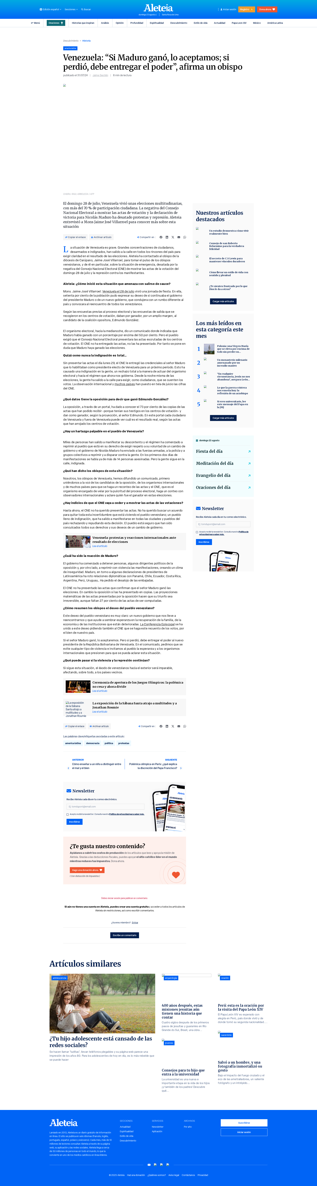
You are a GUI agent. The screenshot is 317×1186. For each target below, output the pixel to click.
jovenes (169, 1043)
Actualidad (219, 22)
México (257, 22)
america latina (73, 743)
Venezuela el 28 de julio (118, 291)
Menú (37, 22)
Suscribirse (244, 1122)
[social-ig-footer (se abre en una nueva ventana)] (167, 1165)
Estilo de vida (200, 22)
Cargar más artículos (223, 301)
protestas (123, 743)
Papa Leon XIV (239, 22)
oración (225, 978)
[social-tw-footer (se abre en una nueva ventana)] (161, 1165)
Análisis (105, 22)
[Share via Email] (178, 237)
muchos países (125, 384)
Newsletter (157, 1126)
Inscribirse (74, 821)
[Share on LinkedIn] (167, 237)
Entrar (135, 922)
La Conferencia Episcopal (157, 624)
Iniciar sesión (229, 9)
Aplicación (157, 1131)
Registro (244, 9)
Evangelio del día (213, 475)
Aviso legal (173, 1175)
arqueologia (171, 978)
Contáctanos (188, 1175)
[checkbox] (68, 815)
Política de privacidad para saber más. (126, 814)
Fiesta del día (209, 451)
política (109, 743)
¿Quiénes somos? (157, 1175)
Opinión (120, 22)
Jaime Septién (100, 75)
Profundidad (136, 22)
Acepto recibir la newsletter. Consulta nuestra (107, 814)
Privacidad (203, 1175)
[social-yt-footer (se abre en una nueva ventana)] (149, 1165)
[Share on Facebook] (161, 237)
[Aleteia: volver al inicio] (158, 8)
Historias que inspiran (83, 22)
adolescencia (59, 978)
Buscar (87, 9)
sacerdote (226, 1035)
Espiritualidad (157, 22)
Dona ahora (265, 9)
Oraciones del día (213, 487)
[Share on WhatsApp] (184, 237)
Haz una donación (136, 1175)
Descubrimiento (178, 22)
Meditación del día (214, 463)
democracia (92, 743)
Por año (188, 1126)
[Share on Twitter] (173, 237)
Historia (86, 40)
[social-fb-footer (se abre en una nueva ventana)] (155, 1165)
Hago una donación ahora (85, 870)
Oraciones (54, 22)
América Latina (275, 22)
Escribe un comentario (124, 935)
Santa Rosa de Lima (170, 14)
